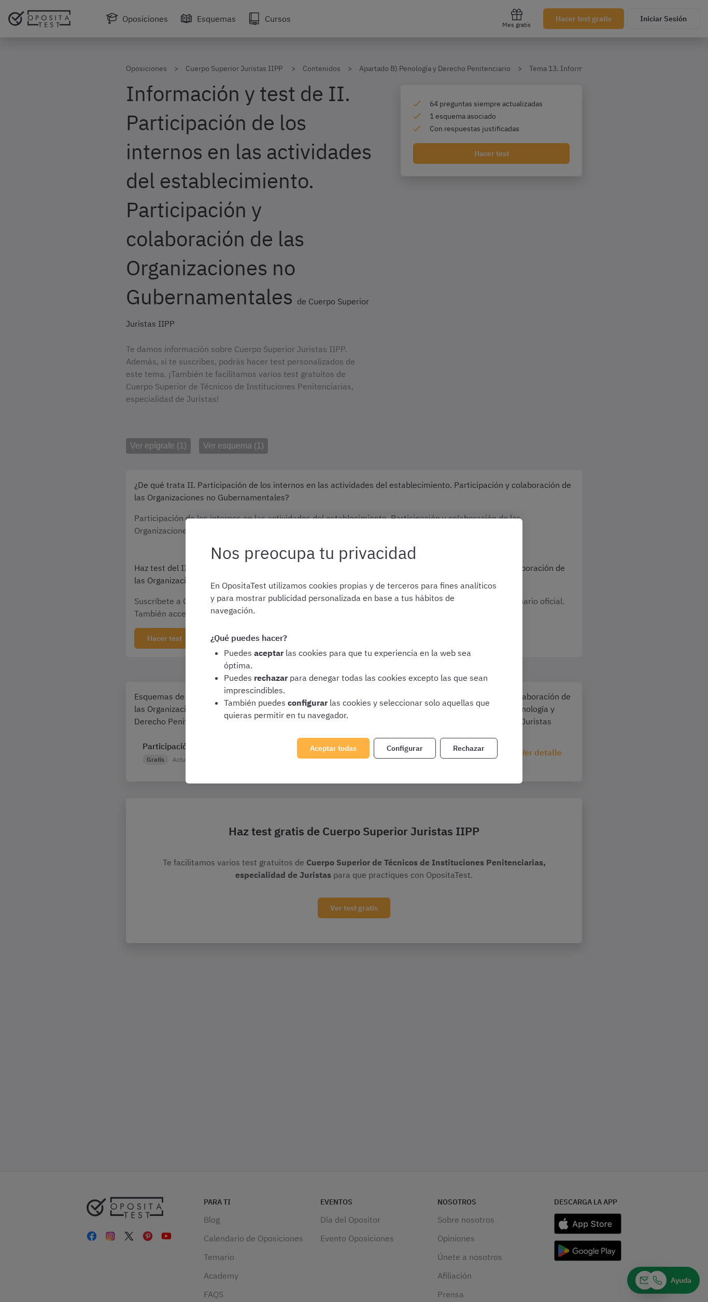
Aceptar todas (333, 748)
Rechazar (469, 748)
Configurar (405, 748)
